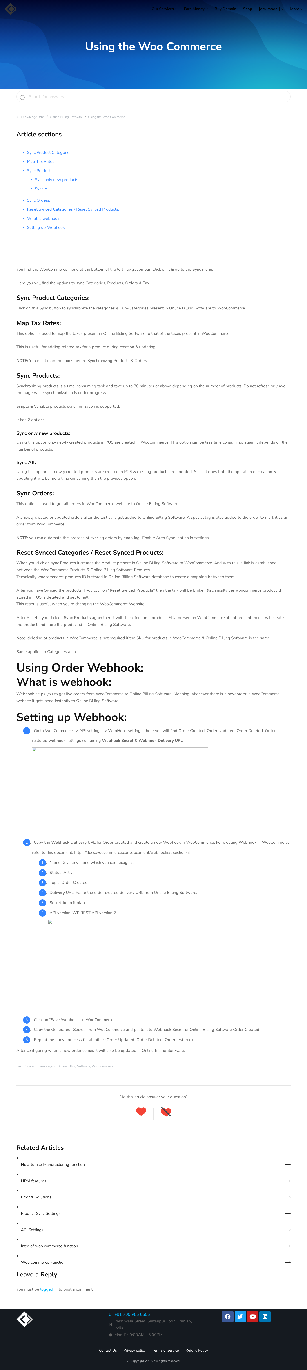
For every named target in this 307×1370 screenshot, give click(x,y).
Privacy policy (134, 1350)
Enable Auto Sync (158, 537)
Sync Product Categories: (49, 152)
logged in (49, 1289)
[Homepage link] (10, 9)
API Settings (32, 1230)
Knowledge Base (32, 117)
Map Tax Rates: (41, 161)
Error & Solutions (36, 1197)
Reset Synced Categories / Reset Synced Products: (73, 209)
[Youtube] (252, 1316)
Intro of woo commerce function (49, 1246)
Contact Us (108, 1350)
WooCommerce (102, 1066)
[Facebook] (228, 1316)
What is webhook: (43, 218)
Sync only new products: (57, 179)
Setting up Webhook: (46, 227)
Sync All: (43, 189)
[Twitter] (240, 1316)
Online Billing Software (66, 117)
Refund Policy (197, 1350)
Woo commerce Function (43, 1262)
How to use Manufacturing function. (53, 1164)
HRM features (33, 1181)
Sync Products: (40, 170)
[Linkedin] (265, 1316)
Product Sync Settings (41, 1213)
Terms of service (165, 1350)
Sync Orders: (38, 200)
